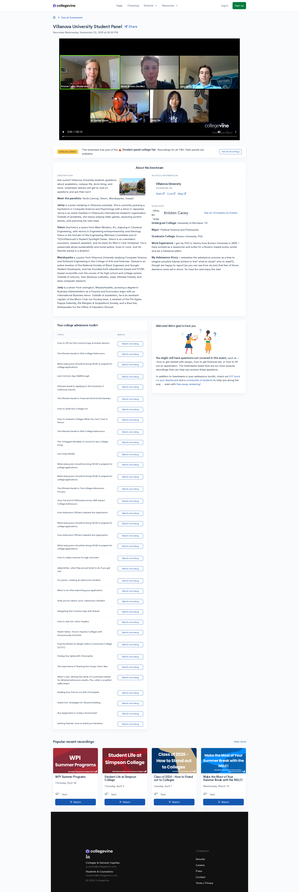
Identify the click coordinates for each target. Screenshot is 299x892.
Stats (159, 193)
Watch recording (130, 343)
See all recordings (230, 151)
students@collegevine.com (101, 875)
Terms (199, 883)
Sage (119, 5)
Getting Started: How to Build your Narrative (79, 723)
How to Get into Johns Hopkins (73, 621)
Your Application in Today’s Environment (77, 712)
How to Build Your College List (72, 408)
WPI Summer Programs (70, 777)
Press (199, 871)
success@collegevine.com (101, 866)
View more (240, 741)
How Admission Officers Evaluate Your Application (82, 512)
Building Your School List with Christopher (78, 692)
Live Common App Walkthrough (73, 375)
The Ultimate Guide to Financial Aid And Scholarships (84, 398)
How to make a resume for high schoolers (78, 557)
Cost (170, 193)
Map (180, 193)
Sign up (239, 5)
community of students (199, 380)
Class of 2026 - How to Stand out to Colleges (173, 778)
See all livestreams (72, 17)
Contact (200, 877)
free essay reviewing (188, 384)
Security (200, 859)
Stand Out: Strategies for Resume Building (78, 702)
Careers (200, 865)
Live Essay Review (66, 453)
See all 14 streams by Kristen (221, 212)
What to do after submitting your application (79, 590)
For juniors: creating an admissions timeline (78, 580)
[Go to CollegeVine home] (64, 6)
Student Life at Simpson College (120, 778)
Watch (77, 802)
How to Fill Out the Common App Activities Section (83, 343)
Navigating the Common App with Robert (78, 611)
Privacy (209, 883)
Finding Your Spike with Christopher (75, 655)
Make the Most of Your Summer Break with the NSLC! (223, 778)
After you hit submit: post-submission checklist (81, 600)
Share (133, 26)
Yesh (64, 794)
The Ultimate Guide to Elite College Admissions (81, 353)
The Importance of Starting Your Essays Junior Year (82, 666)
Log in (224, 5)
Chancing (133, 5)
